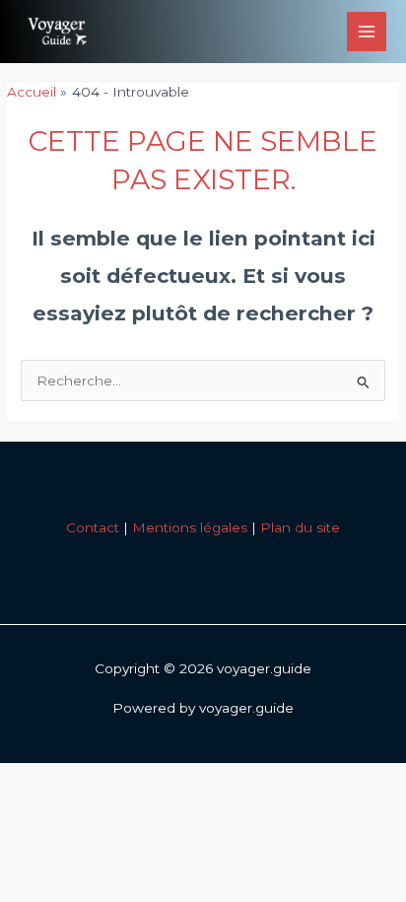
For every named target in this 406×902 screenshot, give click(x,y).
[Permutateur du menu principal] (367, 32)
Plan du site (300, 527)
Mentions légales (189, 527)
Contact (92, 527)
